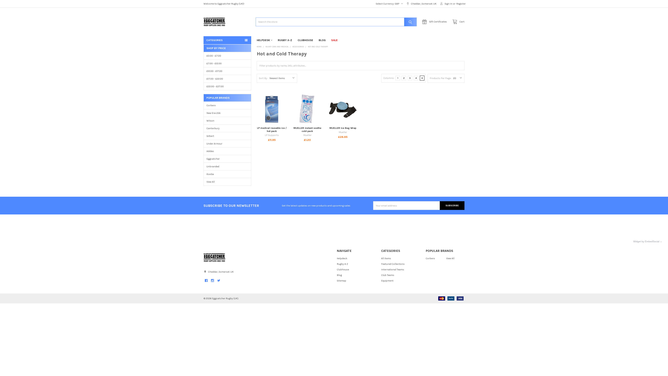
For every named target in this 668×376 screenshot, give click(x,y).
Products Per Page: (440, 78)
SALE (334, 40)
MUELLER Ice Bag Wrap (342, 128)
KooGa (210, 174)
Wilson (210, 120)
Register (461, 3)
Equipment (387, 280)
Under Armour (214, 143)
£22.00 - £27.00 (215, 86)
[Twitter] (218, 280)
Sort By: (263, 78)
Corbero (211, 105)
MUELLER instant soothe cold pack (307, 130)
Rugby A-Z (285, 40)
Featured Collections (393, 264)
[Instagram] (212, 280)
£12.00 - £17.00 (214, 71)
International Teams (392, 269)
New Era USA (213, 113)
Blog (322, 40)
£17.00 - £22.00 (214, 78)
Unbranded (212, 166)
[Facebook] (206, 280)
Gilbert (210, 136)
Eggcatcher (213, 158)
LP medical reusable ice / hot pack (272, 130)
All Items (386, 258)
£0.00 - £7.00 (213, 55)
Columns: (388, 78)
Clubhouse (305, 40)
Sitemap (341, 280)
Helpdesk (263, 40)
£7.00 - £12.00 (214, 63)
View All (210, 181)
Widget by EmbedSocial (646, 241)
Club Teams (387, 275)
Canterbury (213, 128)
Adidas (210, 151)
